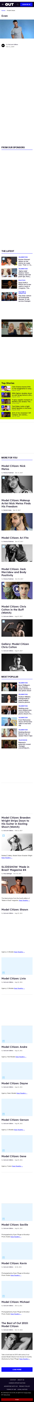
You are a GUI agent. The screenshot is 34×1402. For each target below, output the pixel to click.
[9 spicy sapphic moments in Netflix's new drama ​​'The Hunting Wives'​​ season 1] (6, 401)
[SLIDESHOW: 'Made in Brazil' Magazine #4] (17, 885)
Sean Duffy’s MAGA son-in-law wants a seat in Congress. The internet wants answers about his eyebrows (25, 288)
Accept (17, 1399)
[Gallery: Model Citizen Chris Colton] (17, 662)
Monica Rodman (8, 472)
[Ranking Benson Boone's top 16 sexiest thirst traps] (9, 733)
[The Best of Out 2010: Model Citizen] (17, 1341)
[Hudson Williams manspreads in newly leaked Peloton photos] (9, 698)
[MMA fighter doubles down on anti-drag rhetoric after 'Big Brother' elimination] (6, 395)
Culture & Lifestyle (22, 292)
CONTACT (13, 1380)
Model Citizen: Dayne (14, 1083)
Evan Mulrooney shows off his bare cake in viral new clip (25, 722)
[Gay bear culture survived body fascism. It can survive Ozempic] (9, 296)
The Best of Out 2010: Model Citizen (14, 1324)
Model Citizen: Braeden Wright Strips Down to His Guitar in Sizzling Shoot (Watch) (15, 822)
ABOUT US (21, 1380)
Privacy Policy (27, 1392)
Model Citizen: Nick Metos (13, 467)
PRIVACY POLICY (24, 1386)
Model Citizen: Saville (14, 1224)
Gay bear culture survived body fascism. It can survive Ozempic (24, 298)
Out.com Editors (13, 44)
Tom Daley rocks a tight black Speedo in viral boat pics (22, 408)
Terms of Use (7, 1394)
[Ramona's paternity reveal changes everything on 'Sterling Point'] (9, 744)
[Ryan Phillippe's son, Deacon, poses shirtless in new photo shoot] (9, 687)
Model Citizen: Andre (14, 1046)
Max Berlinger (7, 873)
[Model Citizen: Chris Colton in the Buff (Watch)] (17, 628)
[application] (17, 328)
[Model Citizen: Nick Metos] (17, 484)
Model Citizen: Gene (13, 1156)
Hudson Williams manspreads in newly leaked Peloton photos (24, 699)
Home (3, 10)
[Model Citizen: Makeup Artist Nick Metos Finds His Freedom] (17, 522)
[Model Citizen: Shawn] (17, 932)
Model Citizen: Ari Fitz (15, 537)
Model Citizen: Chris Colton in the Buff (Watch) (13, 609)
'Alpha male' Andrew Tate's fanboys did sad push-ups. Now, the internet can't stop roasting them (24, 276)
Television (22, 740)
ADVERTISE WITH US (11, 1386)
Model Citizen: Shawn (14, 909)
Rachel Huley (7, 510)
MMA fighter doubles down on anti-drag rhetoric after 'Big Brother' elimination (22, 395)
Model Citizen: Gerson (15, 1119)
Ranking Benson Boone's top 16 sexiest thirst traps (25, 734)
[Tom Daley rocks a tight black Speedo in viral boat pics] (6, 408)
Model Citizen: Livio (13, 978)
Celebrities (23, 257)
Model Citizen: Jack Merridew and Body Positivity (13, 572)
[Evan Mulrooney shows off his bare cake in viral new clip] (9, 721)
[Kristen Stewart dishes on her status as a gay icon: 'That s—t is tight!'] (9, 261)
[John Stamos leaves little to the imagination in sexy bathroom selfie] (6, 388)
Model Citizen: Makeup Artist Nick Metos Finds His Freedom (16, 503)
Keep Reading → (6, 858)
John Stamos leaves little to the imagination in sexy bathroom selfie (21, 388)
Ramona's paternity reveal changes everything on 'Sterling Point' (24, 746)
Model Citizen (11, 10)
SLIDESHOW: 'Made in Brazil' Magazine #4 (15, 868)
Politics (21, 280)
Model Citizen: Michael (15, 1301)
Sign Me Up (26, 4)
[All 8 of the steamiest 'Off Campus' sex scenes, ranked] (6, 414)
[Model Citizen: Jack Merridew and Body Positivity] (17, 590)
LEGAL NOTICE (22, 1389)
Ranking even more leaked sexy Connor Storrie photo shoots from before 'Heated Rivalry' (25, 712)
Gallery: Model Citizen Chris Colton (15, 645)
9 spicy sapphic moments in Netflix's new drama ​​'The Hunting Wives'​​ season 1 (22, 401)
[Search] (18, 4)
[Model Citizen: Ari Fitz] (17, 553)
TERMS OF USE (11, 1389)
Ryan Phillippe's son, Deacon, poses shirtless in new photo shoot (24, 688)
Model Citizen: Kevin (14, 1263)
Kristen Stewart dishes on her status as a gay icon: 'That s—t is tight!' (24, 263)
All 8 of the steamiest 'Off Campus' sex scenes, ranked (21, 414)
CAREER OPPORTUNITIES (17, 1383)
